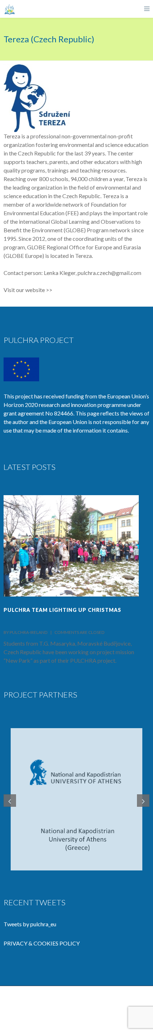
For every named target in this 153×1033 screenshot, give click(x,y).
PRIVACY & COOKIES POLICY (42, 943)
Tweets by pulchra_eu (30, 924)
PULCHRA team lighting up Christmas (62, 610)
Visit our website (24, 289)
